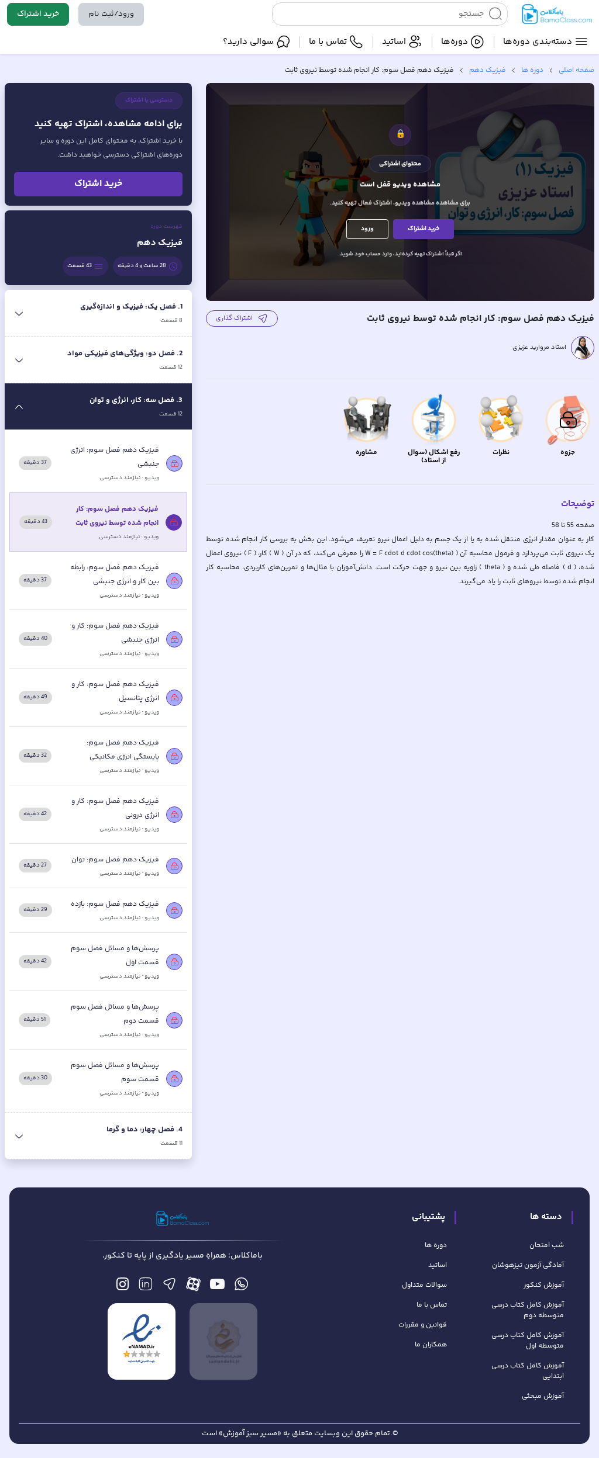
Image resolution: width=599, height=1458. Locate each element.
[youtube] (217, 1287)
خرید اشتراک (38, 14)
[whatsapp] (241, 1287)
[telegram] (169, 1287)
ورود (367, 229)
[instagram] (122, 1287)
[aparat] (193, 1287)
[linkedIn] (145, 1287)
